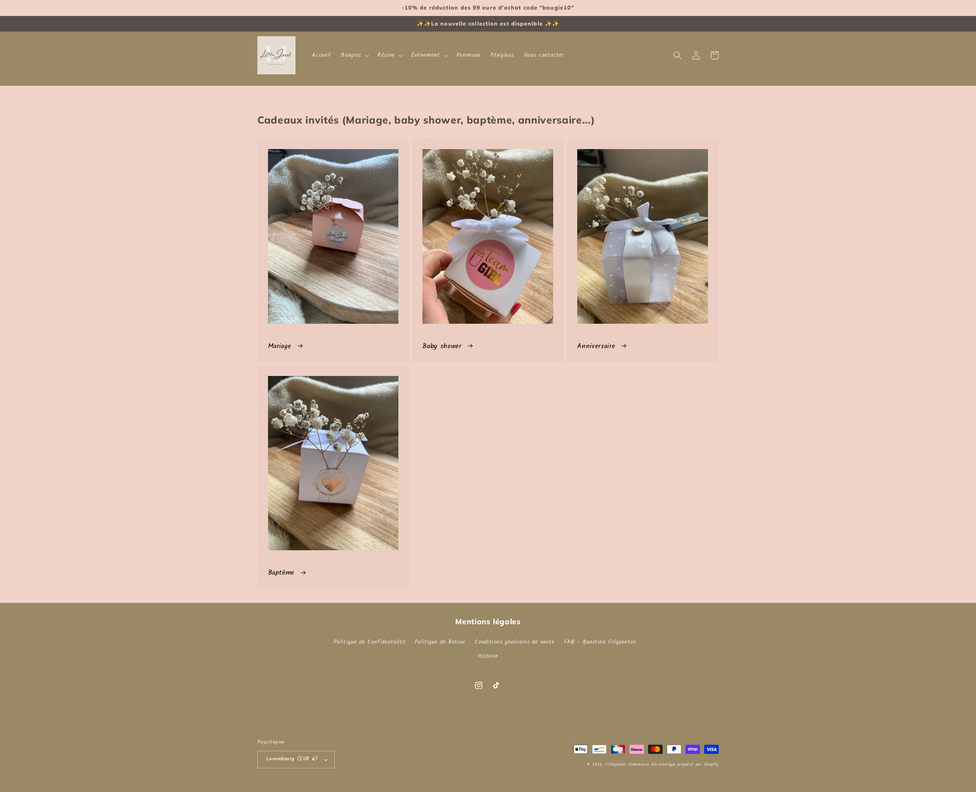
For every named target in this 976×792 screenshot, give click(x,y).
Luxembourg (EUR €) (292, 759)
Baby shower (441, 346)
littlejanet (615, 764)
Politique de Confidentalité (369, 642)
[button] (354, 55)
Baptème (281, 572)
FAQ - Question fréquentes (600, 642)
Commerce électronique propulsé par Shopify (673, 764)
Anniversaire (596, 346)
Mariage (280, 346)
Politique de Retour (440, 642)
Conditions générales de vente (514, 642)
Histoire (488, 656)
